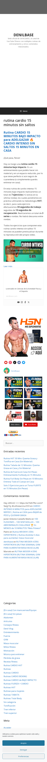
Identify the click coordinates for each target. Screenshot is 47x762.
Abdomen (8, 617)
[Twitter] (28, 302)
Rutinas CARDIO (11, 672)
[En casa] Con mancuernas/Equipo (20, 610)
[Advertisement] (23, 80)
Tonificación (9, 705)
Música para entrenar (14, 654)
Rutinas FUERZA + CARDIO (16, 683)
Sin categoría (10, 702)
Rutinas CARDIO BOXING (15, 676)
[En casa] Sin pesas (13, 614)
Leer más (8, 266)
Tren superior (10, 713)
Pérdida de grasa (12, 658)
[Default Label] (6, 362)
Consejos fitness (11, 624)
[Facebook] (25, 302)
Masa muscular (11, 643)
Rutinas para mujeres (14, 691)
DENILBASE (23, 34)
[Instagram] (22, 302)
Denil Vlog (8, 628)
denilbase (8, 541)
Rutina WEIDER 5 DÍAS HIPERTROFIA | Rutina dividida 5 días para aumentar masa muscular (22, 534)
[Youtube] (18, 302)
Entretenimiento (11, 632)
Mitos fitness (10, 647)
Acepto (24, 743)
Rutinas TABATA (11, 694)
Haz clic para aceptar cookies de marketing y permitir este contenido (23, 250)
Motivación (9, 650)
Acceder (7, 727)
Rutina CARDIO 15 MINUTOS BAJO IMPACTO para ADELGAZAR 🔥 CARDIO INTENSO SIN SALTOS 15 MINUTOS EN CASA (22, 141)
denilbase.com (11, 296)
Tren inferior (10, 709)
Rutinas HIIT (9, 687)
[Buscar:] (23, 443)
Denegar (23, 750)
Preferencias (23, 756)
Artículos (8, 621)
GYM (6, 639)
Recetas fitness (10, 661)
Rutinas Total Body (13, 698)
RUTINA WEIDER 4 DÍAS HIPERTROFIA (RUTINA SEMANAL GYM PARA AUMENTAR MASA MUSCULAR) (22, 544)
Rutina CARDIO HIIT (13, 665)
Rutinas (7, 669)
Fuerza (7, 636)
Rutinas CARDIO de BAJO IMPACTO (20, 680)
